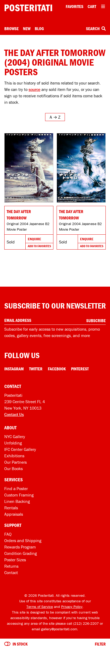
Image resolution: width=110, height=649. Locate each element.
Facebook (57, 368)
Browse (11, 28)
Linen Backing (17, 501)
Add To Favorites (39, 246)
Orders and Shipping (22, 540)
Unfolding (13, 443)
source (34, 89)
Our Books (13, 468)
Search (93, 28)
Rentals (11, 507)
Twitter (35, 368)
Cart (92, 6)
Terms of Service (39, 606)
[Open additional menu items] (103, 6)
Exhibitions (14, 455)
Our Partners (15, 462)
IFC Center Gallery (20, 449)
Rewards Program (20, 547)
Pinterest (80, 368)
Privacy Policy (71, 606)
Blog (39, 28)
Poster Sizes (15, 559)
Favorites (74, 6)
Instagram (14, 368)
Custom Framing (19, 495)
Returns (11, 566)
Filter (100, 644)
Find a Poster (16, 488)
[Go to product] (28, 168)
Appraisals (13, 514)
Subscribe (96, 320)
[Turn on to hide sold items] (7, 644)
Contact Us (14, 414)
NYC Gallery (14, 436)
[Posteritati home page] (28, 7)
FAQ (7, 534)
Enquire (34, 239)
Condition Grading (20, 553)
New (26, 28)
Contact (11, 572)
